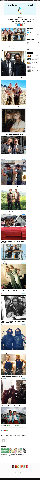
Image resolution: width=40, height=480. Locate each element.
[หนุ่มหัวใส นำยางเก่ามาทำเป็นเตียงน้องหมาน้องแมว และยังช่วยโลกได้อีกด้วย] (29, 70)
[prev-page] (1, 456)
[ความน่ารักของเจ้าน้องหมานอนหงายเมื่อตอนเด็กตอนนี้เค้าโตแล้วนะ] (29, 63)
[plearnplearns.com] (20, 9)
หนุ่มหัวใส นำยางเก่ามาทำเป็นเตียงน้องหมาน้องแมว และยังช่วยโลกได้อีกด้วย (35, 70)
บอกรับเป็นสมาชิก (37, 34)
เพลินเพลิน (17, 425)
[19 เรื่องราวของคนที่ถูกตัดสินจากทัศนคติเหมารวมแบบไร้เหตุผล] (5, 450)
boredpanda (9, 425)
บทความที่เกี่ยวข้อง (3, 446)
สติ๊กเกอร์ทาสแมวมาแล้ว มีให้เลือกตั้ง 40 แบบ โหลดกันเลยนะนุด (35, 55)
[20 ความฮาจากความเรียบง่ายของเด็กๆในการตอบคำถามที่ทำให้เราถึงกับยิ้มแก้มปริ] (29, 67)
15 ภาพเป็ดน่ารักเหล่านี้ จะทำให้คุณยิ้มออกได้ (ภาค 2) (20, 435)
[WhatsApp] (22, 25)
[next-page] (2, 456)
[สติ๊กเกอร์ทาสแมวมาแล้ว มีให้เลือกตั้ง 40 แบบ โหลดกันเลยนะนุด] (29, 56)
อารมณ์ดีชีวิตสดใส (20, 17)
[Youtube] (38, 0)
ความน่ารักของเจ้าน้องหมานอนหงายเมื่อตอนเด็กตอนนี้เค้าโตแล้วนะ (35, 63)
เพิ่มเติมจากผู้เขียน (9, 446)
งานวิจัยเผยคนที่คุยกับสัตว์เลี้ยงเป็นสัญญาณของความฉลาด (35, 59)
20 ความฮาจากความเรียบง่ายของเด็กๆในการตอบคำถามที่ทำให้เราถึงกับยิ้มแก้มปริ (35, 67)
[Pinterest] (21, 25)
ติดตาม (38, 30)
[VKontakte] (37, 0)
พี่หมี (16, 23)
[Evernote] (33, 0)
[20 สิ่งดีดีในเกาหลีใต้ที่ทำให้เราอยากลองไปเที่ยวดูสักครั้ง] (22, 450)
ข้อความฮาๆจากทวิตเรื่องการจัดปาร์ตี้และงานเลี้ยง (6, 435)
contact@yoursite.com (21, 472)
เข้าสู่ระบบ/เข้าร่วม (9, 0)
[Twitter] (36, 0)
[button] (38, 2)
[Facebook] (34, 0)
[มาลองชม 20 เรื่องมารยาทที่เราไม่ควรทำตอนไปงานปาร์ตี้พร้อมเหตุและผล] (13, 450)
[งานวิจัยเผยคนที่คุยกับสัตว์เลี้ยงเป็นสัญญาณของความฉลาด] (29, 59)
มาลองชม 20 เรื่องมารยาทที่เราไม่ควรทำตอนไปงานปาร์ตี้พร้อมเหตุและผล (13, 455)
